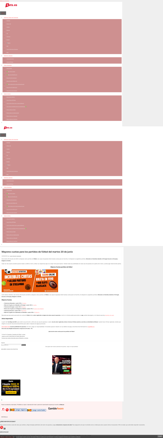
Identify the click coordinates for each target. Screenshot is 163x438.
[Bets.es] (8, 129)
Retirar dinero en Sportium (12, 119)
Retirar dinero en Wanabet (12, 116)
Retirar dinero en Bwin (11, 109)
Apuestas (9, 334)
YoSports (37, 312)
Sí (4, 428)
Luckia (34, 305)
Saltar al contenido (4, 1)
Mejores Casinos (8, 55)
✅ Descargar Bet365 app (12, 74)
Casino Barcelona (10, 58)
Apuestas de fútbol (16, 334)
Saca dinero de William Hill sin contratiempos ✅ (16, 106)
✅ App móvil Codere (11, 71)
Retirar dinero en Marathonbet (13, 112)
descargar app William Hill (12, 81)
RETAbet (8, 20)
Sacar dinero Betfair (11, 97)
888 (7, 46)
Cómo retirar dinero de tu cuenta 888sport (15, 103)
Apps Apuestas (8, 65)
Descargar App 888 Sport (12, 87)
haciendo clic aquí (109, 315)
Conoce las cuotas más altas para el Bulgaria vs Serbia (15, 338)
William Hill (9, 23)
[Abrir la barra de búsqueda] (1, 9)
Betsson (8, 30)
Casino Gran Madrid (38, 308)
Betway (24, 307)
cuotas (23, 334)
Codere (8, 27)
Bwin (8, 52)
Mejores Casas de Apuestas (11, 17)
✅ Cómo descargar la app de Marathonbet (15, 84)
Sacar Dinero (7, 93)
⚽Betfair (8, 42)
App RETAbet (9, 68)
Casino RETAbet (10, 62)
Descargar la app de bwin (12, 90)
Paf (7, 33)
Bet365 (8, 39)
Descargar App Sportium (12, 77)
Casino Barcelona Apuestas (12, 49)
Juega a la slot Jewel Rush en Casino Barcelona (13, 336)
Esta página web (6, 326)
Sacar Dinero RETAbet (11, 100)
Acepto (160, 436)
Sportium (8, 36)
